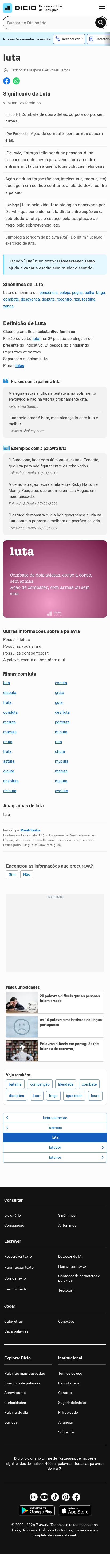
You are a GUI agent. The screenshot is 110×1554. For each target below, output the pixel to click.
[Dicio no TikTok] (55, 1497)
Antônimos (67, 1225)
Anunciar (65, 1422)
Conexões (66, 1321)
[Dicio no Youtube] (44, 1497)
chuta (60, 751)
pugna (77, 292)
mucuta (61, 761)
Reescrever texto (18, 1256)
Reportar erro (69, 1383)
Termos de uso (70, 1373)
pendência (49, 292)
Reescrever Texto (78, 261)
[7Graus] (42, 1525)
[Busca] (100, 22)
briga (100, 292)
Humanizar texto (72, 1266)
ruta (58, 741)
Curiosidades (15, 1402)
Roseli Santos (30, 830)
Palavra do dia (16, 1412)
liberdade (65, 1084)
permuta (62, 722)
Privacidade (68, 1412)
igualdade (74, 1095)
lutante (55, 1157)
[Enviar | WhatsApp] (16, 80)
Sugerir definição (72, 1402)
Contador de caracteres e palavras (79, 1278)
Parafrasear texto (19, 1267)
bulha (89, 292)
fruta (7, 702)
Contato (65, 1393)
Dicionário (12, 1215)
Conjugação (14, 1225)
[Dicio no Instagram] (34, 1497)
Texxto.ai (65, 1290)
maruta (61, 771)
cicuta (8, 771)
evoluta (61, 790)
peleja (65, 292)
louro (95, 1095)
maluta (61, 781)
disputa (48, 299)
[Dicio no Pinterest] (66, 1497)
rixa (77, 299)
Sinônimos (67, 1215)
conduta (10, 712)
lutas (19, 365)
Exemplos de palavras (22, 1383)
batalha (15, 1084)
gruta (59, 692)
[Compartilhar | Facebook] (6, 80)
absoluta (11, 781)
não (26, 874)
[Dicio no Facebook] (76, 1497)
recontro (64, 299)
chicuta (9, 790)
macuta (10, 732)
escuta (61, 682)
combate (11, 299)
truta (7, 751)
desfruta (62, 712)
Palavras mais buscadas (24, 1373)
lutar (37, 338)
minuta (61, 732)
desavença (30, 299)
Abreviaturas (15, 1393)
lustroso (55, 1127)
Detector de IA (69, 1256)
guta (59, 702)
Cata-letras (13, 1321)
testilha (88, 299)
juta (6, 682)
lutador (55, 1147)
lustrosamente (55, 1118)
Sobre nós (66, 1432)
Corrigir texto (15, 1278)
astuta (8, 761)
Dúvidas (11, 1422)
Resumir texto (15, 1289)
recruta (9, 722)
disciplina (16, 1095)
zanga (8, 306)
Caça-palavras (16, 1331)
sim (12, 874)
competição (40, 1084)
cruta (7, 741)
